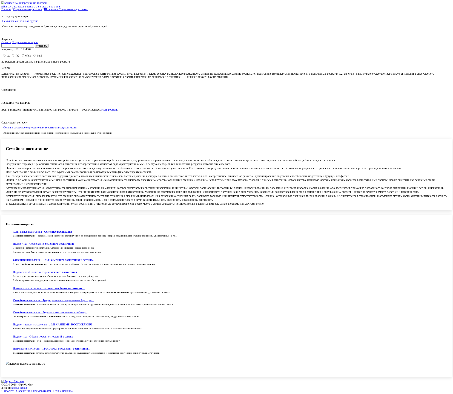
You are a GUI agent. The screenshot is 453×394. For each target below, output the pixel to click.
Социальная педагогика (27, 9)
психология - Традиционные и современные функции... (53, 300)
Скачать (6, 42)
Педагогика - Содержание (43, 243)
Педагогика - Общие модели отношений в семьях (43, 336)
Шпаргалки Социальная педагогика (66, 9)
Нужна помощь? (63, 390)
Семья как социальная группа (20, 20)
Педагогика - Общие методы (45, 272)
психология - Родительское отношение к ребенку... (50, 312)
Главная (6, 9)
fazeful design (19, 387)
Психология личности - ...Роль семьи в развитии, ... (51, 348)
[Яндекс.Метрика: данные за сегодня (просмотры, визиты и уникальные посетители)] (12, 381)
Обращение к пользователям (33, 390)
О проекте (7, 390)
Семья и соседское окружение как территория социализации (40, 127)
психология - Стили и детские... (53, 259)
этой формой (109, 109)
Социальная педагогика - (42, 231)
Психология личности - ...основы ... (49, 288)
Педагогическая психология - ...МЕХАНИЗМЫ (52, 324)
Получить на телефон (25, 42)
